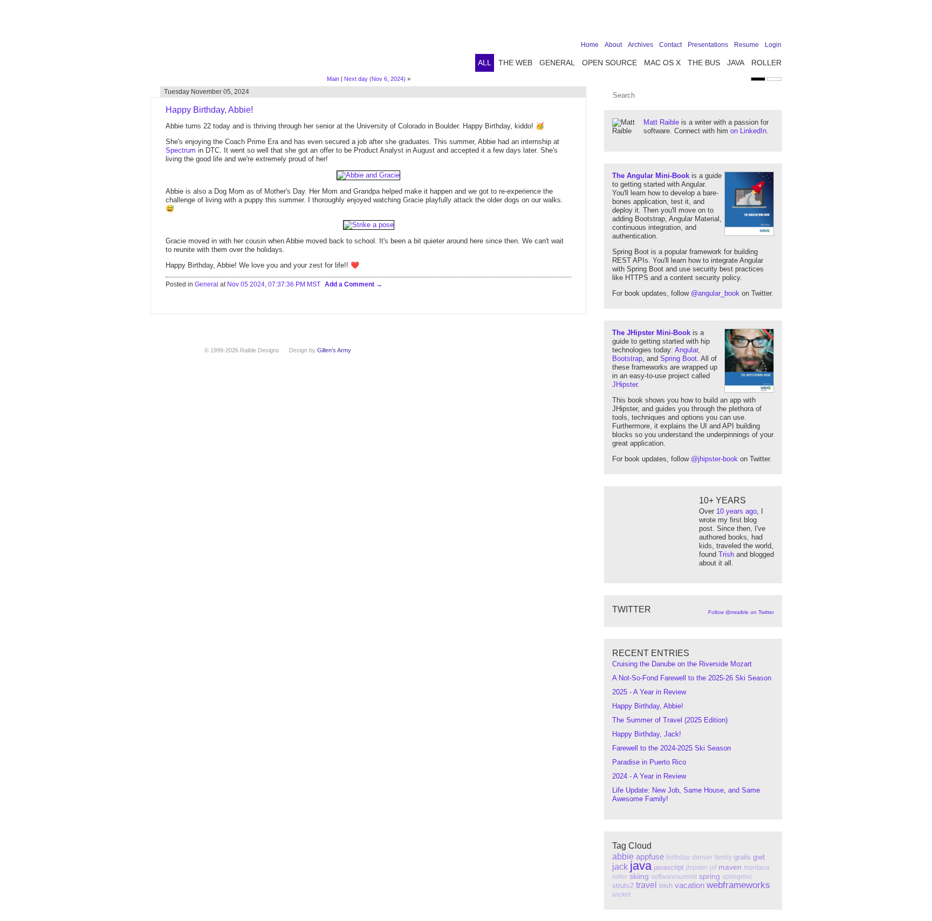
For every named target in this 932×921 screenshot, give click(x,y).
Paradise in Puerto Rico (649, 762)
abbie (623, 856)
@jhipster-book (714, 459)
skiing (639, 876)
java (641, 865)
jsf (713, 867)
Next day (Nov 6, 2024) (375, 79)
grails (742, 857)
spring (709, 876)
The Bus (704, 62)
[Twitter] (724, 22)
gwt (759, 856)
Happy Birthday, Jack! (646, 734)
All (484, 62)
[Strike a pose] (368, 225)
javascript (669, 867)
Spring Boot (678, 358)
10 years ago (736, 511)
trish (666, 886)
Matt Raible (661, 122)
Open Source (609, 62)
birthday (678, 857)
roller (619, 877)
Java (735, 62)
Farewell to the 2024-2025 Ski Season (671, 748)
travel (646, 885)
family (723, 857)
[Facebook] (708, 22)
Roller (766, 62)
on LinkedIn (748, 131)
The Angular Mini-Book (650, 176)
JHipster (625, 384)
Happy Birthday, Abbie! (647, 706)
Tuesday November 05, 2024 (206, 91)
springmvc (737, 877)
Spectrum (181, 150)
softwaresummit (674, 877)
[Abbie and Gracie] (368, 175)
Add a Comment (350, 284)
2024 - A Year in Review (649, 776)
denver (702, 857)
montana (757, 867)
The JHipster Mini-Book (651, 333)
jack (620, 866)
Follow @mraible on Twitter (741, 612)
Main (333, 79)
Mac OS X (662, 62)
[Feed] (775, 22)
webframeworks (738, 885)
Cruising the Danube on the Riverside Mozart (682, 664)
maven (730, 867)
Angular (686, 350)
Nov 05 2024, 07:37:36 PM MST (273, 284)
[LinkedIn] (741, 22)
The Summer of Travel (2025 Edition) (670, 720)
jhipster (697, 867)
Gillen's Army (334, 350)
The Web (515, 62)
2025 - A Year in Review (649, 692)
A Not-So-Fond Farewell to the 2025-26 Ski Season (691, 678)
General (557, 62)
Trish (726, 554)
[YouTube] (758, 22)
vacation (689, 885)
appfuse (650, 856)
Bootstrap (627, 358)
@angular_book (715, 293)
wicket (621, 894)
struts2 (623, 886)
